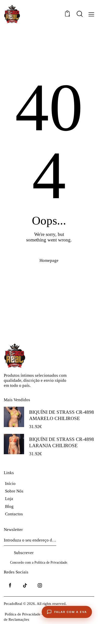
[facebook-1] (10, 585)
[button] (91, 14)
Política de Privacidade (50, 562)
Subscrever (24, 552)
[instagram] (39, 585)
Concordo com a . (39, 562)
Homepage (49, 260)
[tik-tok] (25, 585)
